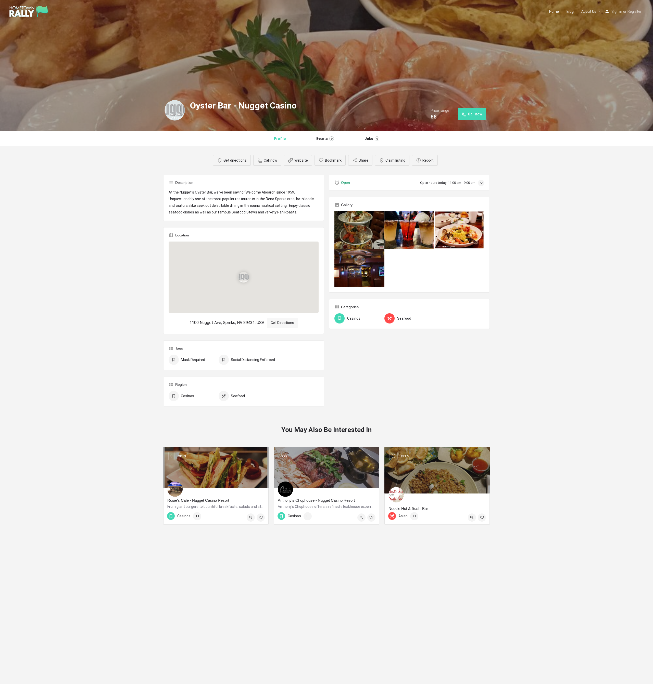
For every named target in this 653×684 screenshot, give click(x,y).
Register (634, 11)
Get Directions (282, 323)
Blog (570, 11)
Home (554, 11)
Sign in (616, 11)
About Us (588, 11)
